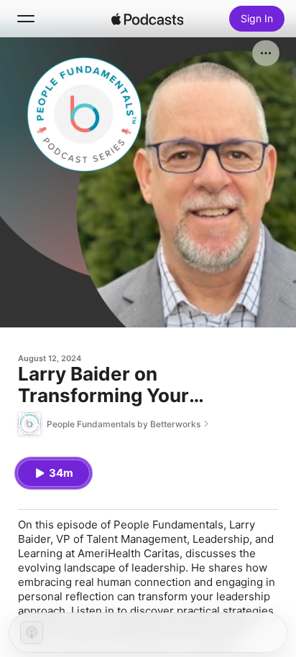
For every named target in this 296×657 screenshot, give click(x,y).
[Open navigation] (26, 18)
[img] (147, 18)
